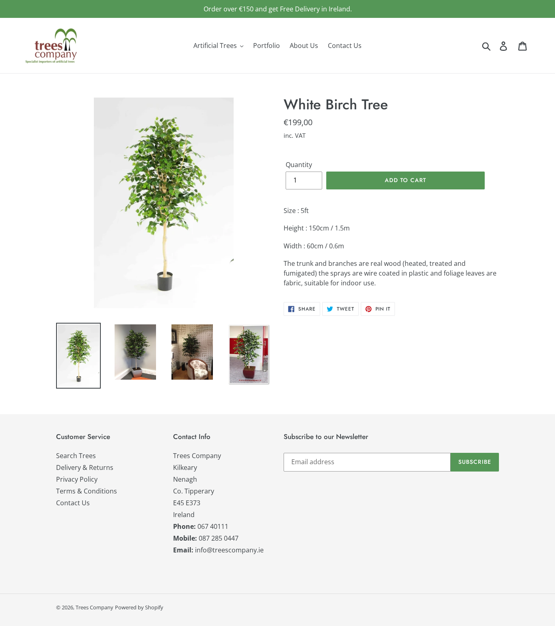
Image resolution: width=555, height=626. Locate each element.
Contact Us (73, 502)
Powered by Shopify (139, 607)
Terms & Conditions (86, 491)
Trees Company (94, 607)
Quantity (299, 164)
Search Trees (76, 455)
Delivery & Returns (84, 467)
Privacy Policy (77, 479)
